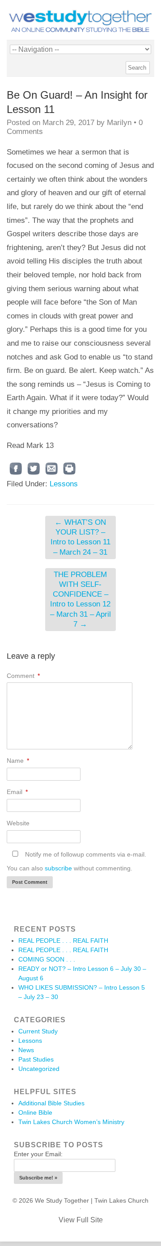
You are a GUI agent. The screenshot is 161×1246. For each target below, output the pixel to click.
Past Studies (36, 1059)
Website (18, 823)
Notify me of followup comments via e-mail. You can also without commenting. (76, 861)
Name (18, 760)
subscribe (58, 868)
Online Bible (35, 1112)
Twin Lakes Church (121, 1200)
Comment (23, 675)
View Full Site (81, 1220)
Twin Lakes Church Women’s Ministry (71, 1121)
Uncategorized (38, 1068)
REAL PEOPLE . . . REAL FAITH (63, 940)
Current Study (38, 1031)
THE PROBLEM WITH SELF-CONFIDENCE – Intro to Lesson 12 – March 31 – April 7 (80, 599)
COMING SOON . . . (46, 959)
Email (17, 791)
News (26, 1050)
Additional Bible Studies (51, 1103)
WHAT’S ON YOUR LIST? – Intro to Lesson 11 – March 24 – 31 (80, 537)
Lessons (64, 484)
